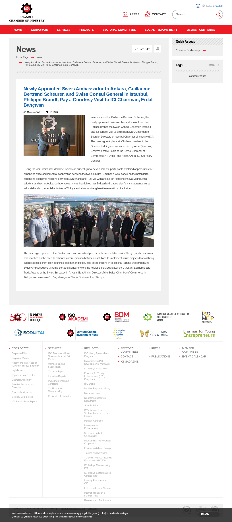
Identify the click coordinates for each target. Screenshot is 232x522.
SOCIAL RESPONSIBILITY (161, 29)
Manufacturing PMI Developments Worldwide (97, 362)
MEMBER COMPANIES (201, 29)
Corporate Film (19, 353)
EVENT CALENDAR (194, 356)
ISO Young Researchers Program (96, 355)
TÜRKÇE (206, 6)
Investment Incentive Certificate (58, 382)
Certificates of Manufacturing (55, 390)
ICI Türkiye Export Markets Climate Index (97, 474)
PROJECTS (86, 29)
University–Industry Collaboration (94, 434)
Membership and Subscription (56, 365)
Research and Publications (97, 500)
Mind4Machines (92, 393)
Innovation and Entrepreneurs (91, 427)
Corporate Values (197, 76)
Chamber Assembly (22, 379)
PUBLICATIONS (160, 356)
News (39, 57)
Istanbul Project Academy (97, 388)
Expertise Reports (57, 376)
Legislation (17, 370)
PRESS (135, 14)
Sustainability (91, 405)
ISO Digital (89, 383)
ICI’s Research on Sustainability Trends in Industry (96, 413)
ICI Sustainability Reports (24, 401)
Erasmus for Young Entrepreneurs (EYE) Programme (94, 376)
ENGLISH (218, 6)
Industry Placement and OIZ (96, 482)
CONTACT (159, 14)
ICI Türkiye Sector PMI (95, 368)
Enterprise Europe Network (97, 488)
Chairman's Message (188, 50)
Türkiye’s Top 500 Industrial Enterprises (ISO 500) (98, 459)
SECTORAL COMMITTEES (119, 29)
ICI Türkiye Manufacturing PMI (97, 467)
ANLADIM (205, 514)
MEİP (201, 317)
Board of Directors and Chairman (23, 386)
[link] (108, 317)
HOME (18, 29)
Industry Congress (93, 420)
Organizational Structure (24, 375)
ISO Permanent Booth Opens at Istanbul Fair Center (59, 356)
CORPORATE (39, 29)
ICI (27, 12)
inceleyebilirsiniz (84, 516)
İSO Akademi (68, 317)
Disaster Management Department (95, 399)
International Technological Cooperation (97, 442)
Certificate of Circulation (60, 396)
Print (157, 48)
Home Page (22, 57)
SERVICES (63, 29)
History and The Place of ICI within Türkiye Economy (26, 364)
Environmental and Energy (97, 448)
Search (219, 15)
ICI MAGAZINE (129, 361)
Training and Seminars (95, 453)
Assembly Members (22, 392)
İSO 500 (29, 317)
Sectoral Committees (22, 396)
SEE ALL (212, 65)
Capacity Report (56, 371)
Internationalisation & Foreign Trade (94, 494)
